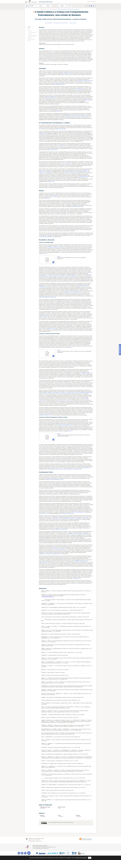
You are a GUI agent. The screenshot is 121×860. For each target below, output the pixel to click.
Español (90, 1)
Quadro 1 (46, 253)
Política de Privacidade (81, 857)
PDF (70, 5)
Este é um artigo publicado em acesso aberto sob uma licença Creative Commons (61, 822)
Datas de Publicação (31, 39)
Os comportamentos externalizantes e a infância (33, 32)
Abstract (29, 28)
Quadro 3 (71, 430)
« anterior (47, 5)
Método (29, 33)
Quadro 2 (71, 347)
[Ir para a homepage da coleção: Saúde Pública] (29, 1)
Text (28, 29)
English (95, 1)
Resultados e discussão (32, 35)
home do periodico (30, 5)
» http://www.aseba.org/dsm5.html (47, 596)
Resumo (29, 26)
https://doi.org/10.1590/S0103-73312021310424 (66, 9)
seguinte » (62, 5)
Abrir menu (26, 2)
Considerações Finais (32, 36)
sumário (40, 5)
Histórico (29, 40)
